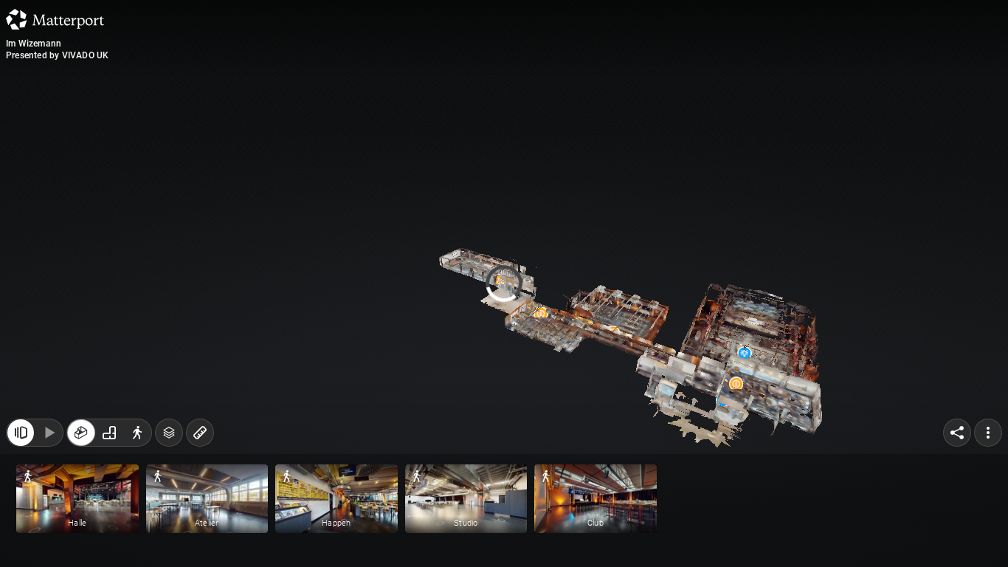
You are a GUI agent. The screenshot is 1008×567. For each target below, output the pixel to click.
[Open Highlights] (20, 440)
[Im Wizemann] (504, 283)
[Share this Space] (957, 440)
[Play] (48, 440)
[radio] (81, 440)
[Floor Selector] (169, 440)
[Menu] (988, 440)
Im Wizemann (33, 43)
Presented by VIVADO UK (57, 55)
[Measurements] (200, 440)
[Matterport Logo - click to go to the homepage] (55, 19)
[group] (109, 440)
